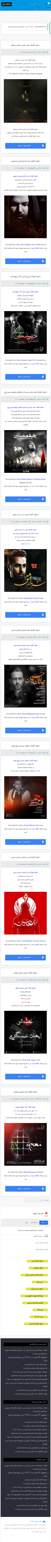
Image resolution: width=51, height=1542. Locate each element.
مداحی (39, 52)
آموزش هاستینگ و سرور (35, 1303)
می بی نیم (40, 1282)
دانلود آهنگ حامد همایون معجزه (25, 1092)
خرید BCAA (39, 1317)
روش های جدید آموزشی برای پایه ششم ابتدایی (32, 1390)
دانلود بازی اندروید (37, 1289)
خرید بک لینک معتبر (41, 1249)
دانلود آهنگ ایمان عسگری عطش (25, 973)
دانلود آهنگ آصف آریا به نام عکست (36, 1364)
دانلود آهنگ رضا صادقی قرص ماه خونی (25, 161)
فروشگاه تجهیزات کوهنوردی (34, 1296)
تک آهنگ (38, 1099)
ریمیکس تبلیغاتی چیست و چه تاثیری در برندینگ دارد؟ (30, 1372)
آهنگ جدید (35, 486)
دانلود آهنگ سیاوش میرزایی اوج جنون (25, 746)
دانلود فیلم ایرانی (37, 1261)
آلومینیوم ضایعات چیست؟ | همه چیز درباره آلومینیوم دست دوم (27, 1379)
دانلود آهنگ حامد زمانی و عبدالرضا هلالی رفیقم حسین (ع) (25, 392)
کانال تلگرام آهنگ (36, 1521)
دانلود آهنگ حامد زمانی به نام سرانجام (25, 45)
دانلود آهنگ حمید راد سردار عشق (25, 515)
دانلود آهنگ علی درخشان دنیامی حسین (25, 857)
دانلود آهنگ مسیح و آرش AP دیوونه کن (25, 277)
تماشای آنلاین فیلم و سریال (34, 1275)
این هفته (43, 1223)
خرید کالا (40, 1310)
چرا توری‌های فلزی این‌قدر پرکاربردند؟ (35, 1368)
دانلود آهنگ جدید (37, 63)
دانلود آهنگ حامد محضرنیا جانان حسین (25, 630)
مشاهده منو (6, 4)
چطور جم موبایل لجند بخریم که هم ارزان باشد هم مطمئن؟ (29, 1376)
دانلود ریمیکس (38, 1268)
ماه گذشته (34, 1223)
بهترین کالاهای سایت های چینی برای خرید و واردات (31, 1394)
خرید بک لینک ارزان (41, 1243)
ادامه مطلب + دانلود (24, 146)
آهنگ (39, 521)
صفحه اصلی (29, 27)
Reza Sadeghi (25, 245)
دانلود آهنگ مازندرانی (36, 1324)
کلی (26, 1223)
